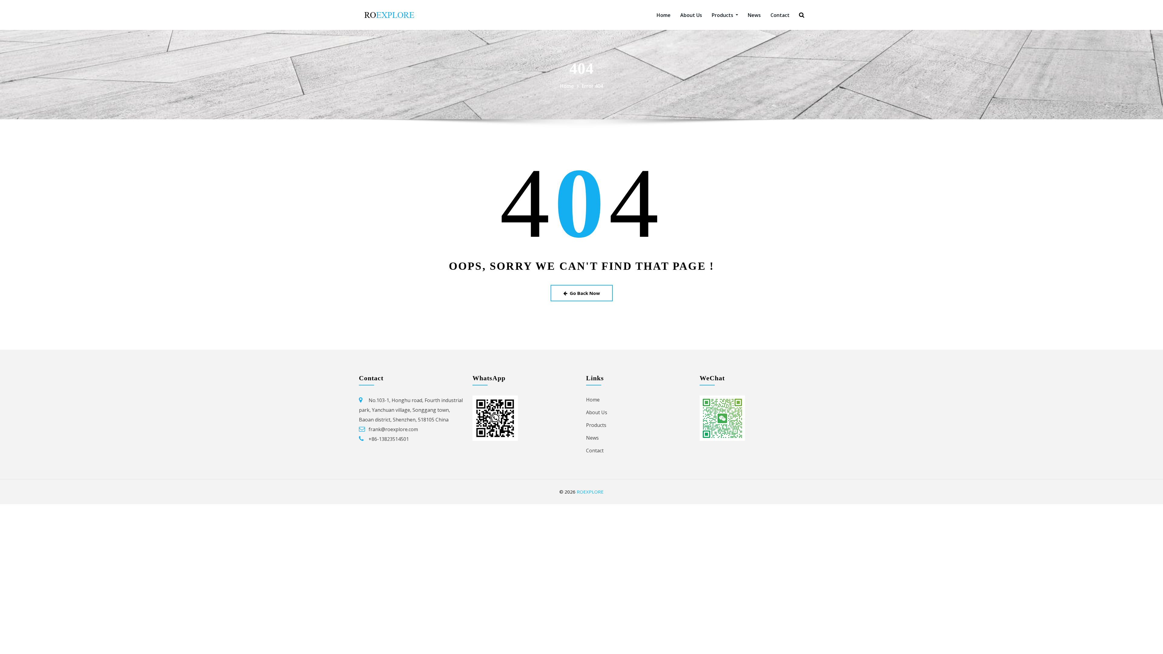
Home (664, 15)
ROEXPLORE (590, 492)
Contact (780, 15)
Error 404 (592, 86)
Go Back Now (585, 293)
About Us (691, 15)
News (754, 15)
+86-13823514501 (389, 439)
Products (723, 15)
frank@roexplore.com (393, 429)
